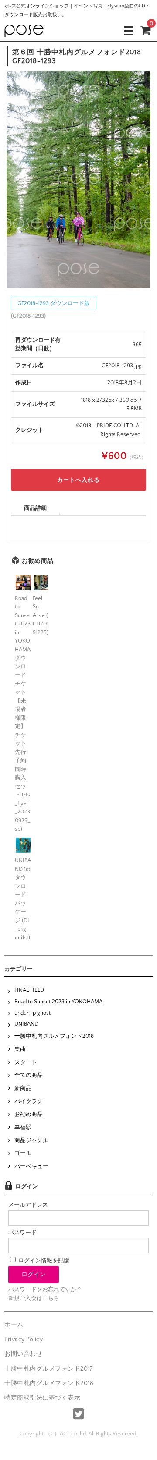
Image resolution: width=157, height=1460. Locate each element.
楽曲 (20, 1049)
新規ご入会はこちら (33, 1298)
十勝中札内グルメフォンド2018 (54, 1036)
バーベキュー (31, 1166)
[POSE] (24, 30)
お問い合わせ (23, 1353)
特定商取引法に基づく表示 (42, 1397)
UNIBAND (26, 1024)
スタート (25, 1062)
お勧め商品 (28, 1114)
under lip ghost (32, 1013)
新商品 (22, 1088)
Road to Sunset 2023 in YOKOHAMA (58, 1001)
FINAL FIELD (29, 990)
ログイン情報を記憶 (43, 1261)
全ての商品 (28, 1075)
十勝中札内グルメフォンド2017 (48, 1368)
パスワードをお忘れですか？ (45, 1289)
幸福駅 (22, 1127)
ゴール (22, 1153)
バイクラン (28, 1101)
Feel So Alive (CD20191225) (40, 615)
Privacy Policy (23, 1339)
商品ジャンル (31, 1140)
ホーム (14, 1324)
